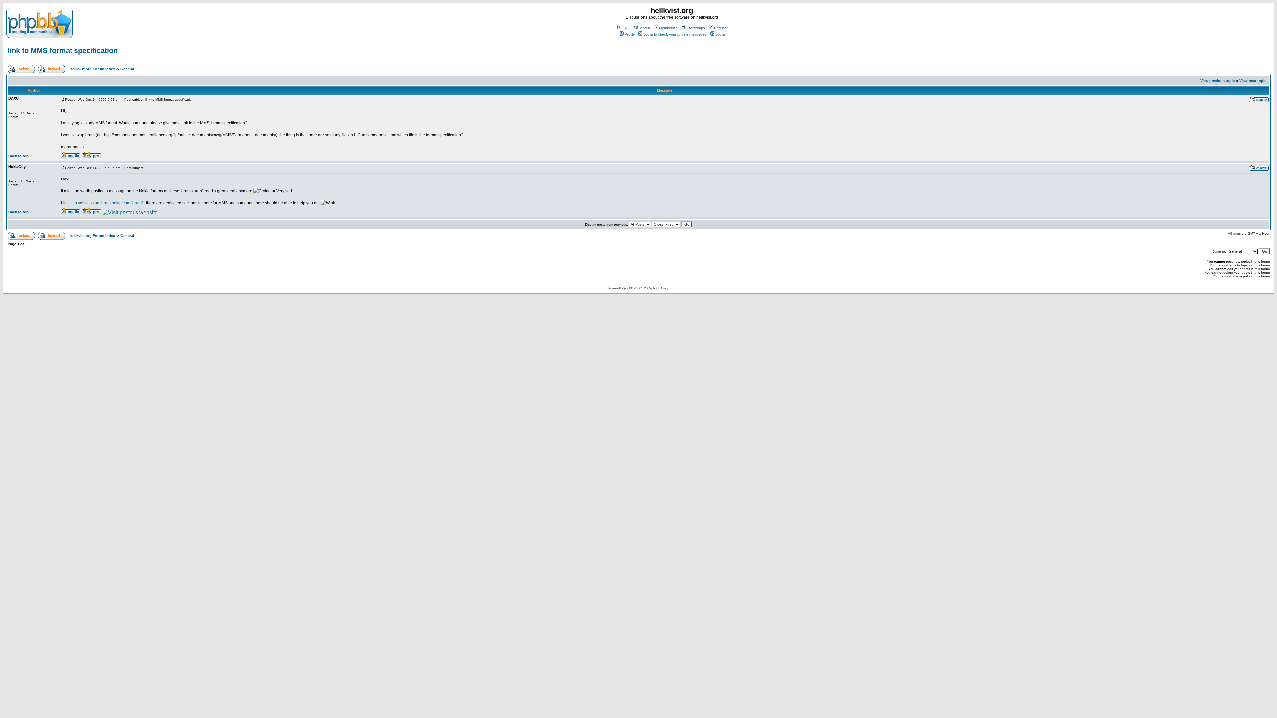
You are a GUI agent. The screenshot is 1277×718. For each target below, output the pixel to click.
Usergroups (695, 28)
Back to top (18, 156)
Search (644, 28)
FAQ (626, 28)
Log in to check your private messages (674, 34)
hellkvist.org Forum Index (92, 69)
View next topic (1252, 81)
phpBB (628, 288)
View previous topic (1217, 81)
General (127, 69)
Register (721, 28)
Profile (630, 34)
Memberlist (668, 28)
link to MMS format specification (63, 50)
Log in (720, 34)
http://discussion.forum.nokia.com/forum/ (107, 203)
